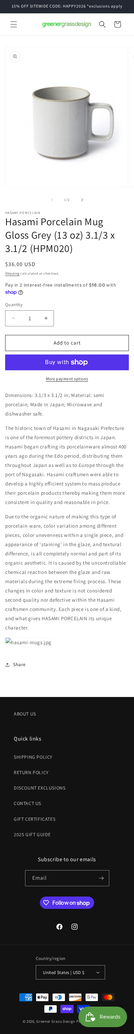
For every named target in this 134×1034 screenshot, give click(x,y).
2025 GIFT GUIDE (32, 834)
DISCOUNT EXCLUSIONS (39, 788)
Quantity (13, 305)
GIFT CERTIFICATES (34, 819)
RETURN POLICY (31, 772)
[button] (13, 24)
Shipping (12, 273)
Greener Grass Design (55, 1021)
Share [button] (19, 664)
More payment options (67, 378)
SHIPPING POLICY (33, 757)
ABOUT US (25, 714)
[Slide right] (82, 199)
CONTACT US (27, 803)
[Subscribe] (101, 878)
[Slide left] (51, 199)
